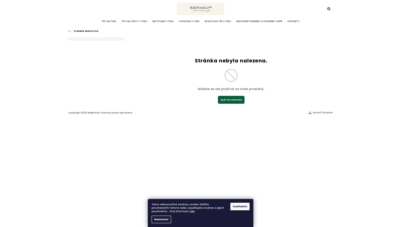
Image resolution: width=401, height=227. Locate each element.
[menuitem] (109, 21)
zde (192, 211)
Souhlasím (240, 206)
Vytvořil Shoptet (323, 112)
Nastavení (161, 219)
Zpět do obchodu (231, 99)
